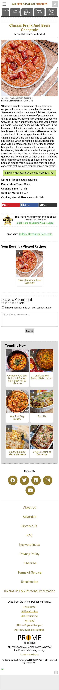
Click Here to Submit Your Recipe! (35, 223)
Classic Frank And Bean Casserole (29, 281)
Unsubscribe (29, 582)
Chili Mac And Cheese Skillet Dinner (41, 377)
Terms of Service (30, 572)
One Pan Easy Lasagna (17, 417)
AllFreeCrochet (29, 611)
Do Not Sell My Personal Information (29, 591)
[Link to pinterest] (36, 480)
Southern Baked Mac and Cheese (17, 453)
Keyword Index (29, 545)
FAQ (29, 535)
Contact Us (29, 526)
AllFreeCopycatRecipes (29, 625)
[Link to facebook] (12, 480)
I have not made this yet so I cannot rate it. (28, 307)
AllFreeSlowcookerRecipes (29, 629)
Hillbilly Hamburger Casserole (35, 234)
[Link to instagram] (47, 480)
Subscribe (30, 563)
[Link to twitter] (24, 480)
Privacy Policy (29, 554)
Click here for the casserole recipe (29, 173)
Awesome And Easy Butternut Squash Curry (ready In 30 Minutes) (17, 380)
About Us (29, 507)
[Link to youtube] (30, 490)
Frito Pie (42, 416)
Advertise (29, 517)
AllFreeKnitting (29, 616)
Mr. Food (29, 620)
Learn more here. (29, 654)
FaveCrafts (29, 606)
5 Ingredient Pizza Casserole (42, 453)
